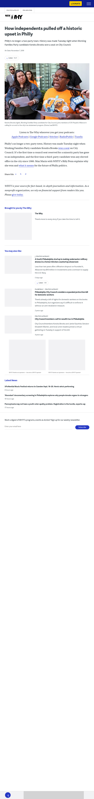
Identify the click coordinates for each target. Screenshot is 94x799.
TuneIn (79, 136)
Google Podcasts (39, 136)
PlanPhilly (39, 289)
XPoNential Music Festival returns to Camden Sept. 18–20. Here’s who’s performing (39, 386)
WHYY (9, 3)
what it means (26, 165)
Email (25, 173)
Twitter (20, 173)
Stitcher (53, 136)
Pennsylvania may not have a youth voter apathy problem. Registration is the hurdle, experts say (45, 404)
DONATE (76, 3)
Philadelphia (27, 10)
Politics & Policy (13, 10)
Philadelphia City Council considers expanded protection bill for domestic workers (61, 293)
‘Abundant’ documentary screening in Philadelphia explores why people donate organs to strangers (46, 395)
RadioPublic (66, 136)
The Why (39, 213)
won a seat (64, 148)
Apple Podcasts (20, 136)
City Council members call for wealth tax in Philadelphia (59, 318)
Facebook (15, 173)
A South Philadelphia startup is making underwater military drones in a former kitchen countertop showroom (61, 260)
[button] (8, 795)
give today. (17, 194)
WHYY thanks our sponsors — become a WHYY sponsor (25, 372)
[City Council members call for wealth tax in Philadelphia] (18, 326)
